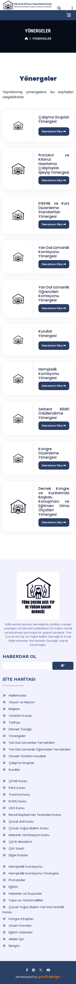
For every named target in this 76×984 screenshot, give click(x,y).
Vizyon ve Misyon (21, 702)
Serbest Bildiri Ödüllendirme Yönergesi (53, 413)
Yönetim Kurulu (20, 715)
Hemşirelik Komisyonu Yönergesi (48, 373)
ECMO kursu (17, 801)
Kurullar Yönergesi (47, 333)
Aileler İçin (16, 939)
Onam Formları (19, 925)
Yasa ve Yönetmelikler (25, 900)
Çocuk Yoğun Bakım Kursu (28, 828)
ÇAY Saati (16, 848)
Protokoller (16, 880)
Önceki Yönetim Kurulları (27, 756)
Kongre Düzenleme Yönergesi (48, 453)
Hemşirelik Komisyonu (25, 866)
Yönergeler (17, 736)
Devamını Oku (52, 131)
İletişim (14, 946)
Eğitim (13, 887)
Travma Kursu (19, 794)
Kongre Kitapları (20, 919)
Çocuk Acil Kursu (21, 821)
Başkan (14, 709)
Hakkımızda (17, 695)
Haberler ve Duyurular (25, 893)
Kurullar (14, 769)
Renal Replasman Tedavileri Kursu (34, 814)
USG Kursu (16, 808)
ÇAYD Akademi (20, 841)
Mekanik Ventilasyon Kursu (28, 835)
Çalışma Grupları (21, 763)
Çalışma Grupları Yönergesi (53, 119)
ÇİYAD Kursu (17, 781)
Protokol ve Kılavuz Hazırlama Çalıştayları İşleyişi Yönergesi (53, 164)
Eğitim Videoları (20, 932)
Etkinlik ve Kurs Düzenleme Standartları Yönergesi (53, 210)
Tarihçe (14, 722)
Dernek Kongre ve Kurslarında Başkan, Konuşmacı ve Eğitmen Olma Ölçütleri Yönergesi (53, 501)
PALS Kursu (16, 787)
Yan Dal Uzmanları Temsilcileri (31, 742)
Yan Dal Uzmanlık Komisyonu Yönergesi (53, 252)
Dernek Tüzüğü (20, 729)
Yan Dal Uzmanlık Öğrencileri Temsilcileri (39, 749)
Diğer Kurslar (18, 855)
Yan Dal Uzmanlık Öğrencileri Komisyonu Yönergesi (53, 294)
